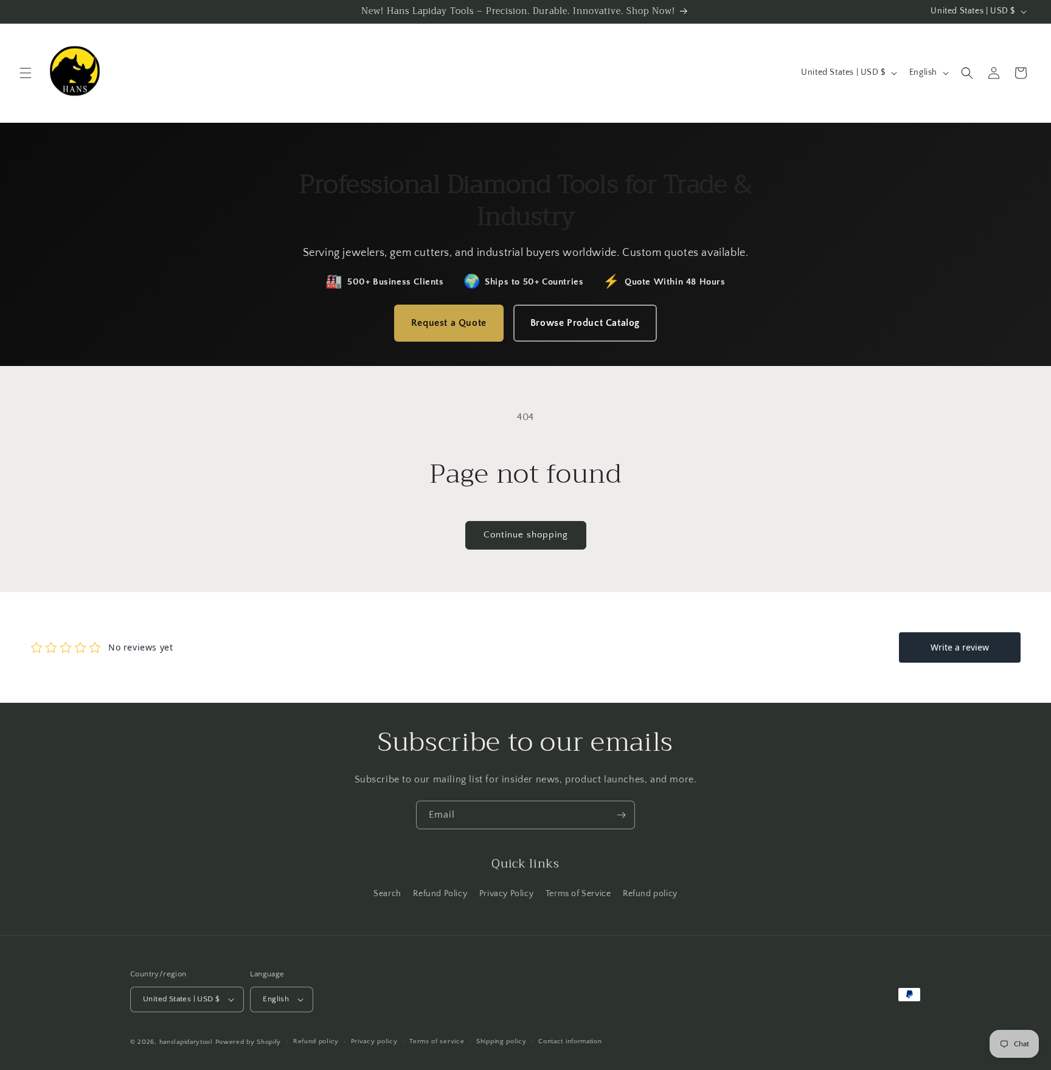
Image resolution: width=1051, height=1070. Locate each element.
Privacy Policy (506, 894)
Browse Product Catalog (585, 322)
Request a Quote (449, 322)
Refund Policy (440, 894)
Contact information (570, 1041)
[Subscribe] (621, 815)
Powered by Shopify (248, 1042)
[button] (25, 73)
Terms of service (436, 1041)
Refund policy (650, 894)
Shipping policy (501, 1041)
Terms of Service (578, 894)
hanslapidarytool (186, 1042)
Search (387, 894)
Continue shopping (526, 535)
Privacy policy (374, 1041)
